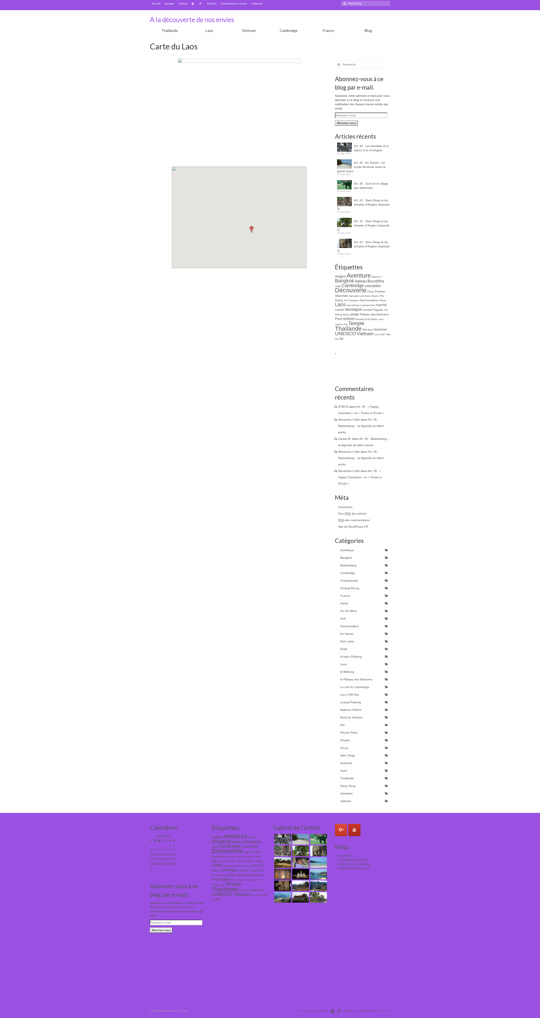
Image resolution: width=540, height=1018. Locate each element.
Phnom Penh (349, 732)
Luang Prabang (350, 702)
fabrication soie (356, 296)
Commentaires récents (234, 3)
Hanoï (344, 603)
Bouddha (375, 281)
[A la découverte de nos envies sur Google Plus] (341, 830)
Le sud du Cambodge (354, 687)
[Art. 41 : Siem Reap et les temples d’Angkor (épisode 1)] (318, 851)
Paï (342, 725)
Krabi (343, 649)
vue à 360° (379, 334)
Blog (368, 30)
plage (355, 314)
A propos (169, 3)
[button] (251, 229)
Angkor (340, 276)
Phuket (345, 740)
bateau (361, 281)
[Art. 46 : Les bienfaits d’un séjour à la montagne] (282, 839)
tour (370, 329)
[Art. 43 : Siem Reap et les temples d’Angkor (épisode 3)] (282, 851)
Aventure (359, 275)
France (328, 30)
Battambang (348, 565)
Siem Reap (347, 755)
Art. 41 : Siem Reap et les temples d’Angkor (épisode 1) (363, 246)
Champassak (349, 580)
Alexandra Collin (349, 419)
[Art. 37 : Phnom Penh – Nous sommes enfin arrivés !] (282, 874)
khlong (382, 300)
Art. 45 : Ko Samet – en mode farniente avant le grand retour (361, 167)
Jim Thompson (351, 300)
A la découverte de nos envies (192, 19)
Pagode (378, 309)
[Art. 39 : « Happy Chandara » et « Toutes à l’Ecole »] (300, 862)
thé (365, 329)
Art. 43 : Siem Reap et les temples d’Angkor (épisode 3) (363, 204)
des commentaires (354, 520)
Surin (343, 770)
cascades (373, 286)
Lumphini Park (367, 305)
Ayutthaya (347, 550)
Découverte (350, 290)
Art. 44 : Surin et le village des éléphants (371, 185)
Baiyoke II (377, 276)
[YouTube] (193, 3)
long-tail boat (353, 305)
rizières (349, 319)
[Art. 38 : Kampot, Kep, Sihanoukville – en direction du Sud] (318, 862)
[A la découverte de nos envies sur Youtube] (354, 830)
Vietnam (249, 30)
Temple (356, 323)
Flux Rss (211, 3)
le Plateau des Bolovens (356, 679)
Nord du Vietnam (351, 717)
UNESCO (345, 333)
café (338, 286)
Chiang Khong (349, 588)
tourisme (380, 329)
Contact (183, 3)
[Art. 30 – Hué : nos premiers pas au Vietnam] (300, 897)
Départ (370, 291)
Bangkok (344, 280)
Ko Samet (346, 633)
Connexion (345, 507)
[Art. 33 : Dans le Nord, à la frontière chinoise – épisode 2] (300, 885)
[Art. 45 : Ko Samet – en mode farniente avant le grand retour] (300, 839)
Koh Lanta (347, 641)
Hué (343, 618)
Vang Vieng (347, 786)
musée (367, 309)
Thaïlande (169, 30)
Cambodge (289, 30)
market (339, 309)
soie (345, 324)
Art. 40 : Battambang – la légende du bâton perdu (361, 426)
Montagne (353, 309)
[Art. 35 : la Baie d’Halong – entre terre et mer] (318, 874)
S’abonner (257, 3)
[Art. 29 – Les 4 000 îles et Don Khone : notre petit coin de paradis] (318, 897)
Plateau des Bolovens (374, 314)
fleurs (368, 296)
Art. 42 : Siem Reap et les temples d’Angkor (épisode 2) (363, 225)
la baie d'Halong (351, 656)
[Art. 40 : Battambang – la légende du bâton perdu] (282, 862)
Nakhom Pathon (351, 709)
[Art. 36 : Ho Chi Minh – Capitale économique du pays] (300, 874)
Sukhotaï (346, 763)
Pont (338, 319)
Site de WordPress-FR (353, 526)
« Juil (153, 873)
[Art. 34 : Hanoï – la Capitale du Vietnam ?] (282, 885)
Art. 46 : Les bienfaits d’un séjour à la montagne (371, 148)
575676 (343, 406)
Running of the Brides (367, 319)
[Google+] (201, 3)
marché (381, 305)
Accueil (156, 3)
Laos (209, 30)
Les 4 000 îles (349, 694)
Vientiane (346, 793)
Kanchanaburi (369, 300)
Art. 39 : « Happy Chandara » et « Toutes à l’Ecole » (360, 477)
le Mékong (347, 671)
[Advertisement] (412, 367)
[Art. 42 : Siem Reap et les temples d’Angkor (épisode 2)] (300, 851)
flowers (375, 296)
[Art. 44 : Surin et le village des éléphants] (318, 839)
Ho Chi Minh (348, 611)
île (341, 339)
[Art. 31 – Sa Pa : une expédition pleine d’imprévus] (282, 897)
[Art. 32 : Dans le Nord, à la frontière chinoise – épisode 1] (318, 885)
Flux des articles (352, 513)
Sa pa (344, 748)
